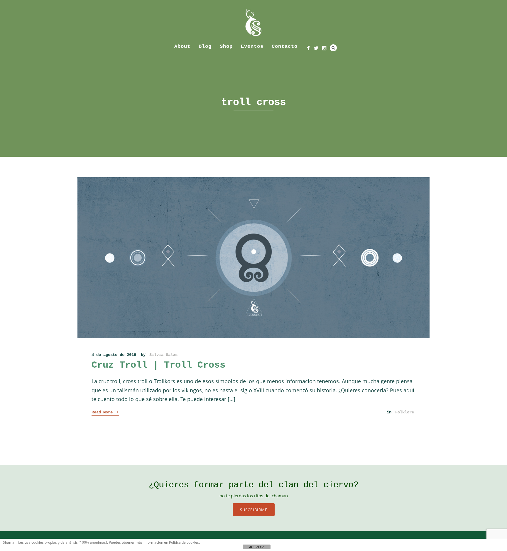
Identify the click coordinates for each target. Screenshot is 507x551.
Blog (205, 46)
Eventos (252, 46)
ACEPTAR (256, 547)
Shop (226, 46)
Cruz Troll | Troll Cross (158, 365)
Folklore (404, 412)
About (182, 46)
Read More (105, 412)
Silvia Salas (163, 354)
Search (333, 47)
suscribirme (253, 509)
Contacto (285, 46)
